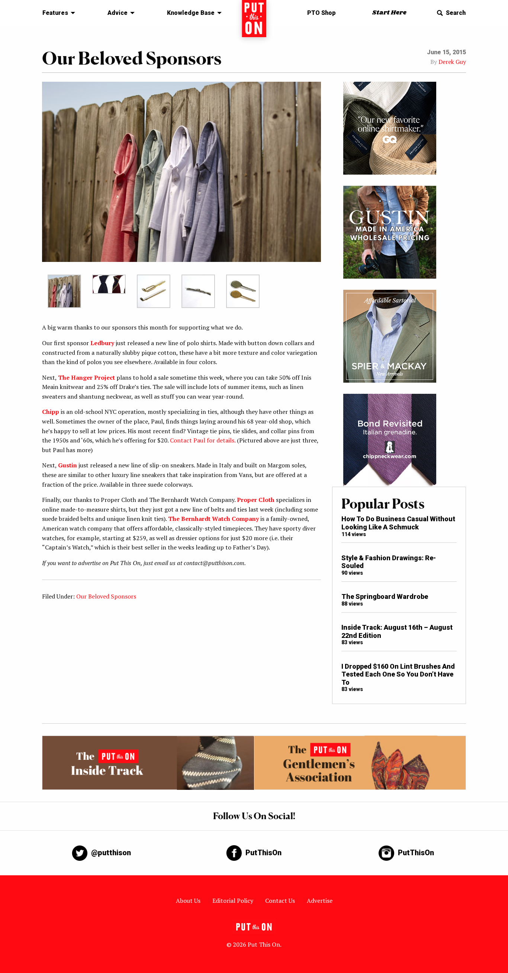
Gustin (67, 465)
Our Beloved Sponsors (106, 596)
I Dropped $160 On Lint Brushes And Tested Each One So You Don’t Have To (398, 674)
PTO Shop (321, 12)
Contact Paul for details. (202, 440)
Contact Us (280, 900)
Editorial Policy (232, 900)
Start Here (389, 13)
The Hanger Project (86, 377)
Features (55, 12)
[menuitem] (56, 13)
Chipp (50, 412)
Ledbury (102, 343)
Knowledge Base (191, 12)
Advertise (319, 900)
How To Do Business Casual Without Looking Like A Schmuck (398, 523)
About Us (188, 900)
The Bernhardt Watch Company (213, 519)
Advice (117, 12)
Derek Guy (452, 62)
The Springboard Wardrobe (384, 596)
